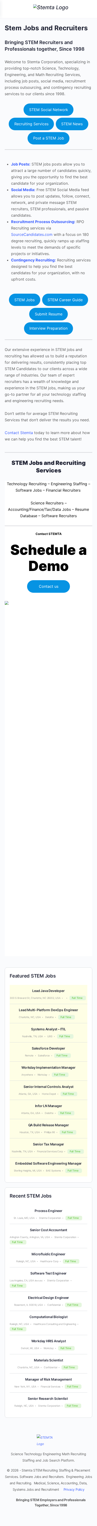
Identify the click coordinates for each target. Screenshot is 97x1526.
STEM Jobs (24, 299)
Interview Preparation (48, 328)
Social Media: (23, 189)
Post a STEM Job (48, 138)
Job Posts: (20, 164)
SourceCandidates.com (32, 234)
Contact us (48, 586)
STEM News (72, 123)
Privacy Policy (74, 1489)
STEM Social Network (48, 109)
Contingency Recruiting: (33, 260)
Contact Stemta (19, 432)
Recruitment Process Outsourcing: (43, 221)
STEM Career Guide (65, 299)
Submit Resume (48, 314)
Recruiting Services (31, 123)
